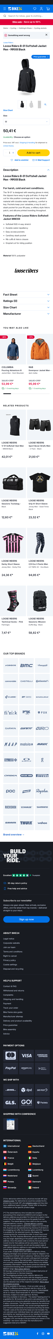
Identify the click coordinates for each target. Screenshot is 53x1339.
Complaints (8, 995)
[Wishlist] (34, 8)
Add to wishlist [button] (21, 160)
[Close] (46, 34)
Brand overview (12, 834)
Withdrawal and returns (13, 990)
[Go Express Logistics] (26, 1103)
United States (8, 146)
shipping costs (8, 1201)
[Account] (41, 8)
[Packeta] (42, 1103)
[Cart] (48, 8)
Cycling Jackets (40, 28)
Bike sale (17, 21)
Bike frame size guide (12, 1012)
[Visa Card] (26, 1056)
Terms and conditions (12, 951)
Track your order (10, 1008)
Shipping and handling (13, 999)
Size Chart (8, 110)
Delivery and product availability (17, 1021)
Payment (7, 1003)
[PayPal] (10, 1068)
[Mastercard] (10, 1056)
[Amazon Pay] (26, 1068)
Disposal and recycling (13, 969)
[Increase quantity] (13, 153)
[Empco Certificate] (10, 1124)
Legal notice (8, 938)
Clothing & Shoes (25, 28)
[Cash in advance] (42, 1068)
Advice (6, 1034)
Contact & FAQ (9, 986)
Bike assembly (9, 1029)
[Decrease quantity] (6, 153)
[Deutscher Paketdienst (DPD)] (26, 1090)
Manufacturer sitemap (13, 1016)
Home (5, 28)
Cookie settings (10, 964)
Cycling (13, 28)
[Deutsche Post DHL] (10, 1090)
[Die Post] (42, 1090)
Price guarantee (10, 1025)
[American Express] (42, 1056)
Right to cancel (10, 956)
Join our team (9, 947)
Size (5, 115)
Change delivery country (33, 1224)
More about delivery (22, 1269)
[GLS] (10, 1103)
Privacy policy (9, 960)
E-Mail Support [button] (43, 160)
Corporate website (11, 943)
